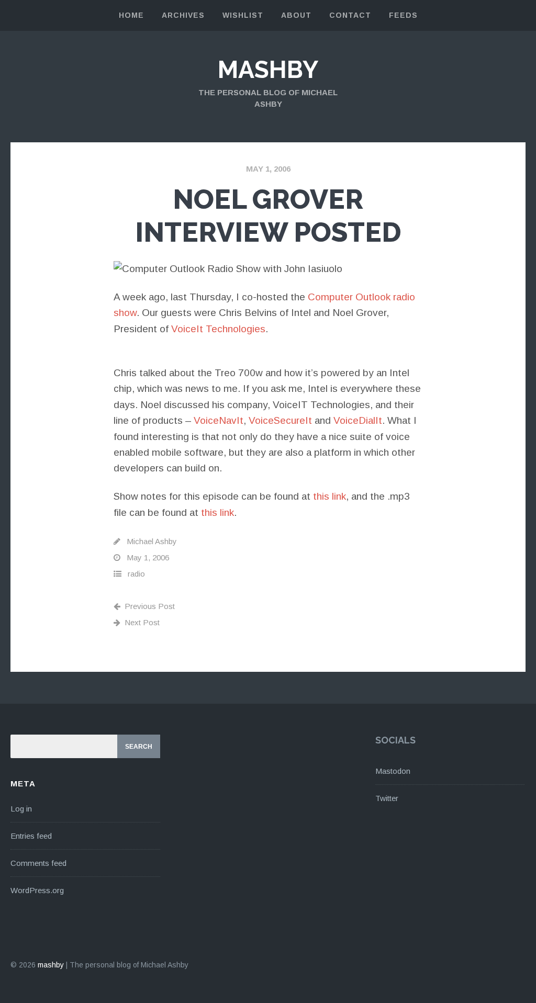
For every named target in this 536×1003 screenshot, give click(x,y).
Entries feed (31, 835)
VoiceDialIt (357, 420)
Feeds (403, 15)
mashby (268, 69)
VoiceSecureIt (280, 420)
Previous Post (150, 606)
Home (131, 15)
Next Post (142, 622)
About (296, 15)
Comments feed (38, 863)
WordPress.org (37, 890)
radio (136, 573)
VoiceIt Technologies (218, 328)
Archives (183, 15)
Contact (350, 15)
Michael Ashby (152, 541)
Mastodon (392, 771)
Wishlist (242, 15)
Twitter (386, 798)
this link (329, 496)
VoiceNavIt (218, 420)
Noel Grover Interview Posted (268, 215)
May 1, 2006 (268, 168)
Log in (21, 808)
